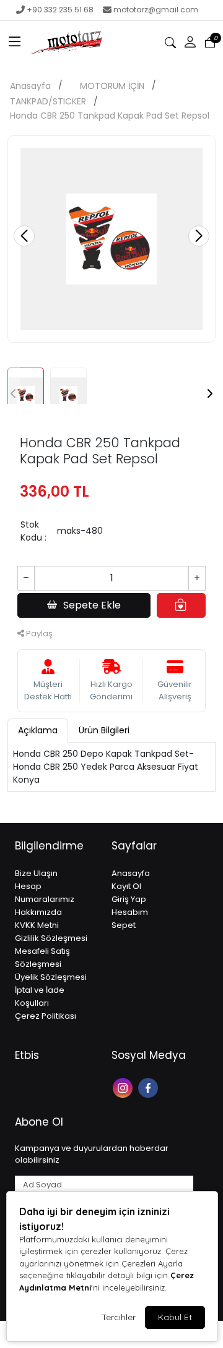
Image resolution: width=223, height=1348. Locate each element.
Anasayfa (30, 86)
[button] (15, 43)
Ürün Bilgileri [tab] (104, 730)
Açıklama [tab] (38, 730)
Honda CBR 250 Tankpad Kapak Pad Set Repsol (109, 115)
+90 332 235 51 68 (60, 9)
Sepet (124, 925)
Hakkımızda (38, 912)
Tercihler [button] (119, 1317)
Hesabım (130, 912)
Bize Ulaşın (36, 873)
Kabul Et (175, 1317)
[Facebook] (149, 1087)
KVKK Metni (37, 925)
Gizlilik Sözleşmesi (51, 938)
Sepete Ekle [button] (92, 605)
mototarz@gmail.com (155, 9)
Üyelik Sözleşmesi (51, 977)
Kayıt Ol (126, 886)
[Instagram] (124, 1087)
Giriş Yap (129, 899)
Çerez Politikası (45, 1016)
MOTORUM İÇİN (112, 86)
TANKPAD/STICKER (48, 101)
